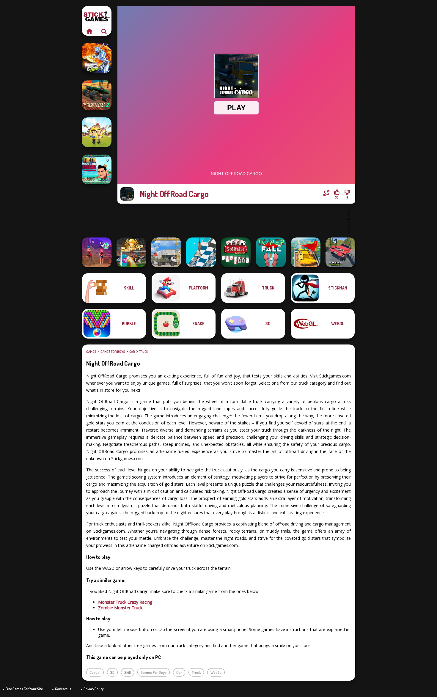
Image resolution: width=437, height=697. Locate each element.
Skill (127, 672)
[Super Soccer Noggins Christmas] (96, 169)
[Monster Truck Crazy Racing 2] (96, 95)
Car (132, 352)
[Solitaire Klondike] (236, 252)
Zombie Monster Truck (120, 608)
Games (91, 352)
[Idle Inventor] (96, 132)
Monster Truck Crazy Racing (125, 602)
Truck (143, 352)
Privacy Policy (93, 689)
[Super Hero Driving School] (305, 252)
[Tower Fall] (271, 252)
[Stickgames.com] (89, 31)
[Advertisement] (236, 220)
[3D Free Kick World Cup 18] (131, 252)
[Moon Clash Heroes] (96, 58)
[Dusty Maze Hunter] (201, 252)
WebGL (215, 672)
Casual (94, 672)
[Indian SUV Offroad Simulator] (340, 252)
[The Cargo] (166, 252)
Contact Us (63, 689)
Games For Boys (112, 352)
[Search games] (104, 31)
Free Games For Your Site (24, 689)
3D (112, 672)
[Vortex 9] (96, 252)
